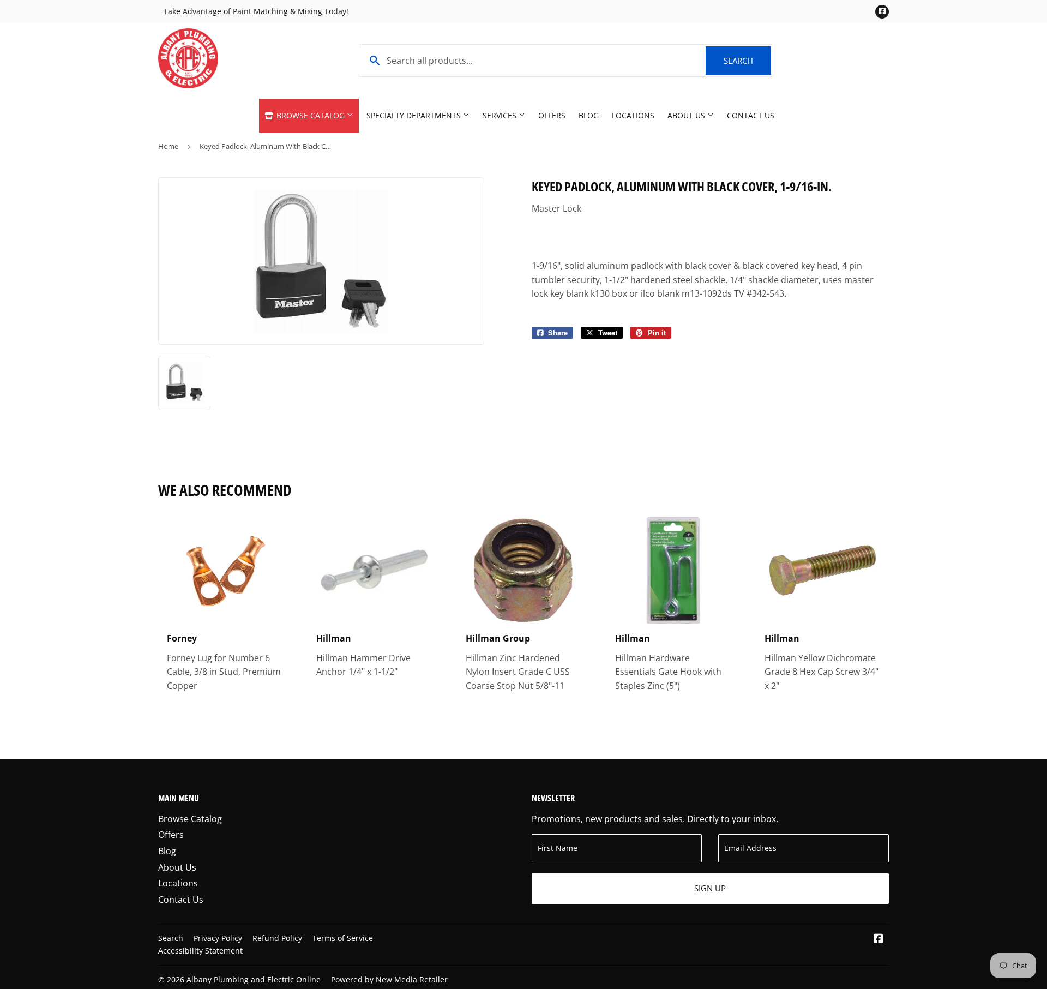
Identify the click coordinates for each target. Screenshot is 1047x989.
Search (747, 60)
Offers (551, 115)
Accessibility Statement (200, 950)
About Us (687, 115)
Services (501, 115)
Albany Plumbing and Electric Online (253, 979)
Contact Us (750, 115)
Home (168, 146)
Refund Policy (277, 938)
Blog (589, 115)
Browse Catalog (310, 115)
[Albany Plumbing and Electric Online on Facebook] (878, 939)
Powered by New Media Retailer (389, 979)
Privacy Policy (218, 938)
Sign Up (710, 888)
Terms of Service (342, 938)
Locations (633, 115)
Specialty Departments (414, 115)
